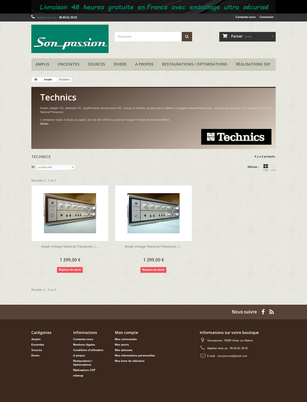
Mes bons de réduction (130, 361)
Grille (265, 170)
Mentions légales (84, 344)
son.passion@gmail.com (232, 356)
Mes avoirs (122, 344)
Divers (120, 64)
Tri (33, 167)
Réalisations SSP (253, 64)
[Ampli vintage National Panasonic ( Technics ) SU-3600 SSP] (70, 213)
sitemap (78, 375)
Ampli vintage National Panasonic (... (70, 247)
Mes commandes (126, 339)
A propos (144, 64)
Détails (44, 123)
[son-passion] (70, 39)
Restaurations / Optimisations (194, 64)
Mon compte (126, 332)
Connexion (267, 17)
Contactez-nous (246, 17)
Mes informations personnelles (135, 355)
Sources (96, 64)
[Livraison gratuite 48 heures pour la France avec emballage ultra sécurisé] (153, 7)
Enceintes (68, 64)
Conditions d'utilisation (88, 350)
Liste (273, 170)
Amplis (42, 64)
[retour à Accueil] (36, 79)
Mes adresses (123, 350)
